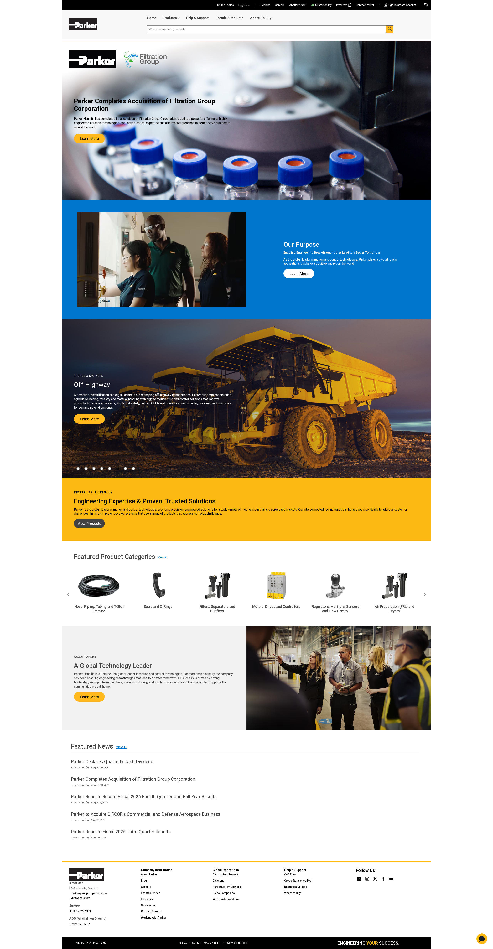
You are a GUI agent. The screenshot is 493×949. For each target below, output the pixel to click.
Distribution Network (225, 874)
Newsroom (148, 905)
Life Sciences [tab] (109, 468)
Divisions (265, 5)
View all (162, 557)
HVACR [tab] (94, 468)
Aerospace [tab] (78, 468)
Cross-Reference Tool (298, 880)
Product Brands (151, 911)
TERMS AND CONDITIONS (235, 943)
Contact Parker (365, 5)
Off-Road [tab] (117, 468)
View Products (89, 523)
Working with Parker (153, 917)
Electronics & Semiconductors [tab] (86, 468)
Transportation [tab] (133, 468)
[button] (245, 5)
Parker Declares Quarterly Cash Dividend (112, 761)
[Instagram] (367, 878)
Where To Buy (260, 18)
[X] (375, 878)
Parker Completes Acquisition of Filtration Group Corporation (133, 779)
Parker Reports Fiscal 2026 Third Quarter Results (121, 831)
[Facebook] (383, 878)
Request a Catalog (295, 886)
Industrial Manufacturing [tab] (101, 468)
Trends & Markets (229, 18)
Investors (341, 5)
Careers (280, 5)
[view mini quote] (426, 5)
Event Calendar (150, 893)
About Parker (297, 5)
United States (225, 5)
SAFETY (196, 943)
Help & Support (198, 18)
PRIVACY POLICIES (212, 943)
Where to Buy (292, 893)
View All (121, 747)
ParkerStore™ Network (227, 886)
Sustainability (323, 5)
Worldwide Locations (226, 899)
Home (151, 18)
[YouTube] (391, 878)
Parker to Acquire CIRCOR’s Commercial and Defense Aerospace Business (145, 814)
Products (169, 18)
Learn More (89, 138)
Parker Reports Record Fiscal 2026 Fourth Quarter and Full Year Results (144, 796)
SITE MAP (185, 943)
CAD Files (290, 874)
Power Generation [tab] (125, 468)
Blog (144, 880)
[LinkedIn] (359, 878)
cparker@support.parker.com (88, 893)
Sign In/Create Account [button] (402, 5)
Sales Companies (224, 893)
